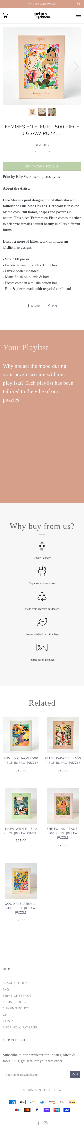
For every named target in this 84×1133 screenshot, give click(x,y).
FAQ (6, 989)
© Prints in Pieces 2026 (42, 1090)
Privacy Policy (15, 983)
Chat (7, 1015)
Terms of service (17, 996)
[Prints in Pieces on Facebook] (38, 1124)
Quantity (42, 145)
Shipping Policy (16, 1008)
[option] (42, 66)
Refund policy (15, 1002)
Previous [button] (9, 66)
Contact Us (12, 1021)
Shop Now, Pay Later (20, 1027)
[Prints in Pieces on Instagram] (46, 1124)
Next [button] (74, 66)
